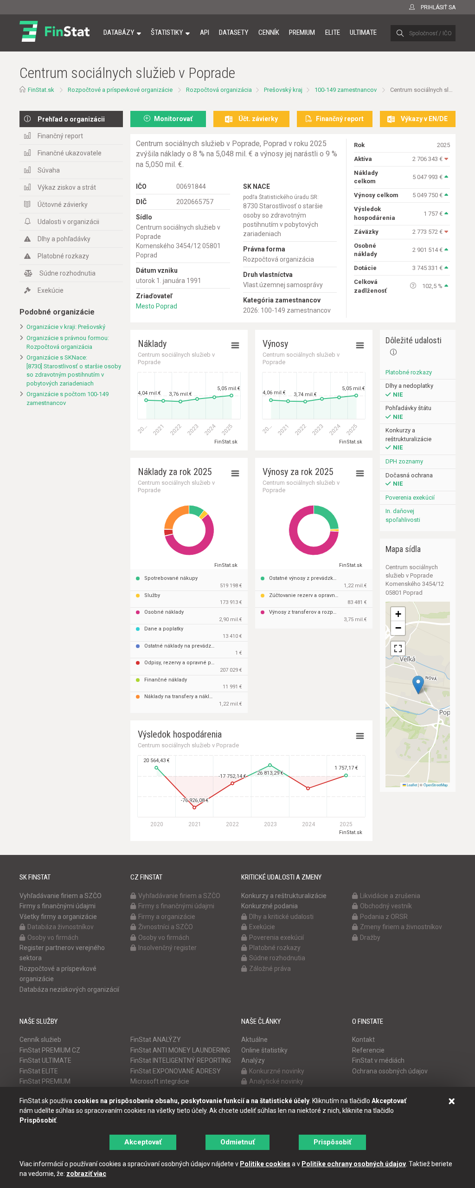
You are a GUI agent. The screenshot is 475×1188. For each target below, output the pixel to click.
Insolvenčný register (167, 947)
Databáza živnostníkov (60, 927)
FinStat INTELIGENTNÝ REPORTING (180, 1060)
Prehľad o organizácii (71, 119)
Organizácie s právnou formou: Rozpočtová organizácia (67, 342)
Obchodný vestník (386, 906)
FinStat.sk (41, 89)
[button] (418, 684)
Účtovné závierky (63, 204)
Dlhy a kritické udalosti (281, 916)
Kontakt (363, 1039)
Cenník (268, 32)
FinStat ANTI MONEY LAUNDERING (180, 1050)
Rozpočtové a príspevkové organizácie (120, 89)
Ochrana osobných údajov (390, 1071)
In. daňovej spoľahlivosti (402, 515)
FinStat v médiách (378, 1060)
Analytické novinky (276, 1081)
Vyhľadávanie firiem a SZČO (60, 895)
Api (204, 32)
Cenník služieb (40, 1039)
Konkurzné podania (269, 906)
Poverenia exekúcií (410, 497)
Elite (332, 32)
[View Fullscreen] (398, 648)
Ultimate (363, 32)
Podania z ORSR (384, 916)
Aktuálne (254, 1039)
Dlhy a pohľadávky (64, 239)
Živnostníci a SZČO (165, 927)
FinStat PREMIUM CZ (49, 1050)
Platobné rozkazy (63, 256)
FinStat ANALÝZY (155, 1039)
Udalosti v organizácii (68, 221)
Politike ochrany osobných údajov (354, 1164)
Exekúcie (51, 290)
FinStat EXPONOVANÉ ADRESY (175, 1071)
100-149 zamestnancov (346, 89)
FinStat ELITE (38, 1071)
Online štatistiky (264, 1050)
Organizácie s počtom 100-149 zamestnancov (67, 398)
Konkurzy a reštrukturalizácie (284, 895)
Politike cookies (265, 1164)
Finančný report (60, 136)
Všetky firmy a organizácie (58, 916)
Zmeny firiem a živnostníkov (401, 927)
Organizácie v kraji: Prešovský (65, 326)
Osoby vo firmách (52, 937)
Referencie (368, 1050)
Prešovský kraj (283, 89)
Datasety (233, 32)
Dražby (370, 937)
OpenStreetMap (436, 784)
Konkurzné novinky (276, 1071)
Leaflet (411, 784)
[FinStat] (54, 39)
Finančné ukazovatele (70, 153)
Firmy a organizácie (166, 916)
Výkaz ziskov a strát (67, 187)
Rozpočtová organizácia (219, 89)
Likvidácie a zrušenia (390, 895)
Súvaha (49, 170)
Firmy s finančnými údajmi (57, 906)
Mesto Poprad (156, 306)
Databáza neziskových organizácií (69, 989)
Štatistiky (167, 32)
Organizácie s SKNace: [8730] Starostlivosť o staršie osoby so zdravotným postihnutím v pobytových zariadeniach (73, 370)
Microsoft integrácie (159, 1081)
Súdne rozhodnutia (67, 273)
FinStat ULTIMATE (45, 1060)
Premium (302, 32)
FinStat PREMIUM (45, 1081)
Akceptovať (142, 1142)
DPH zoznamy (404, 461)
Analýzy (253, 1060)
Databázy (118, 32)
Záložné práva (270, 968)
